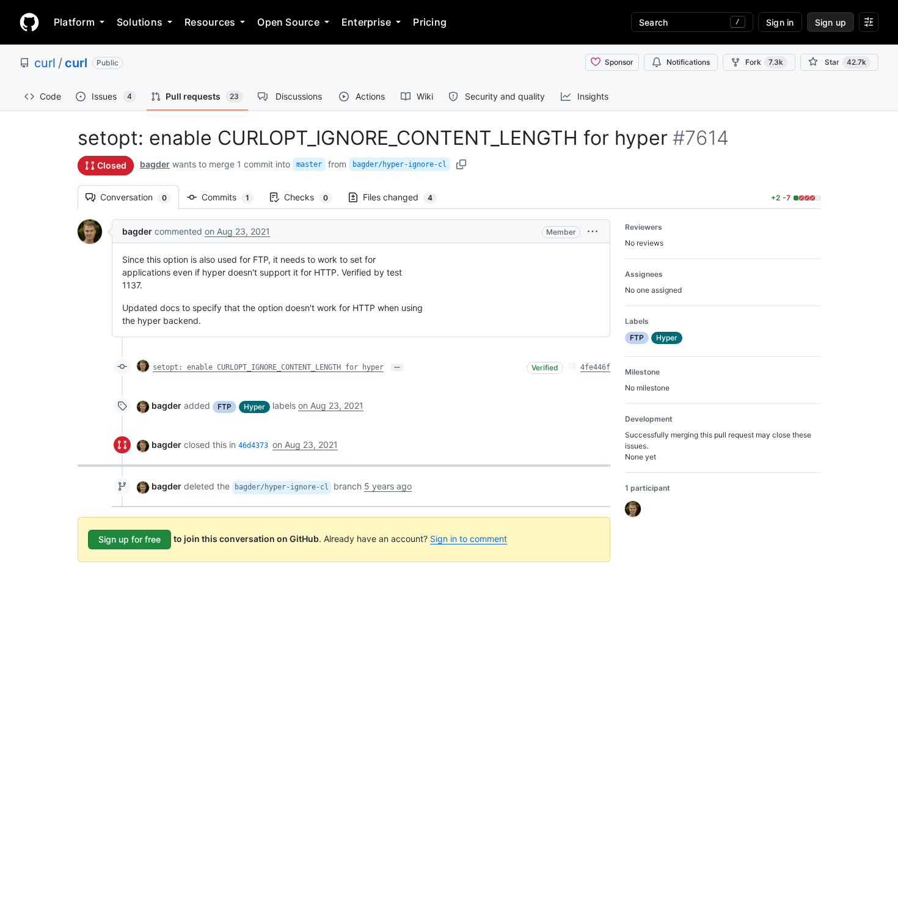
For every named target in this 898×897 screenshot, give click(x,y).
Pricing (430, 22)
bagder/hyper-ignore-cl (399, 164)
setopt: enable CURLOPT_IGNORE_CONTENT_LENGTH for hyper (268, 367)
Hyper (254, 406)
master (309, 164)
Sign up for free (129, 539)
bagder (155, 164)
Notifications (688, 62)
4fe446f (595, 367)
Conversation (139, 197)
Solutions (139, 22)
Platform (74, 22)
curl (45, 63)
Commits (231, 197)
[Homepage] (29, 22)
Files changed (404, 197)
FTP (224, 406)
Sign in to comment (468, 538)
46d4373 (253, 445)
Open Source (288, 22)
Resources (209, 22)
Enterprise (366, 22)
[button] (592, 231)
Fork (764, 62)
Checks (312, 197)
